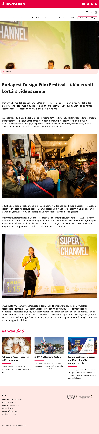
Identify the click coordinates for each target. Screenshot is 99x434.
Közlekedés (63, 18)
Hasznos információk (9, 402)
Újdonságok (17, 18)
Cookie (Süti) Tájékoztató (10, 405)
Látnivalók (29, 18)
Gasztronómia (50, 18)
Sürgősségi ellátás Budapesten (12, 399)
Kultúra (39, 18)
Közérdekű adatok (8, 408)
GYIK (72, 18)
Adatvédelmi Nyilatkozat (9, 414)
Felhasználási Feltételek (10, 411)
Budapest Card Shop (87, 18)
